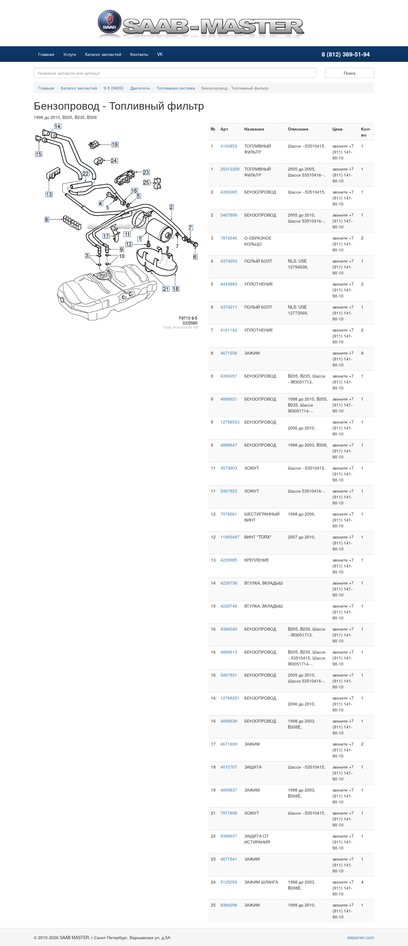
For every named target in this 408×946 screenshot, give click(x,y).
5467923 (228, 491)
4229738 (228, 583)
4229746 (228, 606)
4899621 (228, 399)
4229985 (228, 560)
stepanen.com (360, 937)
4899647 (228, 445)
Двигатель (140, 88)
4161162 (228, 330)
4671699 (228, 744)
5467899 (228, 215)
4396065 (228, 192)
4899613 (228, 652)
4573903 (228, 468)
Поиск (349, 73)
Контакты (139, 54)
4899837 (228, 790)
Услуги (69, 54)
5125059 (228, 882)
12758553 (230, 422)
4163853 (228, 146)
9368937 (228, 836)
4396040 (228, 629)
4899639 (228, 721)
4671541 (228, 859)
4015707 (228, 767)
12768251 (230, 698)
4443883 (228, 284)
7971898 (228, 813)
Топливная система (176, 88)
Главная (46, 54)
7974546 (228, 238)
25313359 (230, 169)
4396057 (228, 376)
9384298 (228, 905)
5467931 (228, 675)
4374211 (228, 307)
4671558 (228, 353)
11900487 (230, 537)
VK (159, 54)
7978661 (228, 514)
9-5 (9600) (114, 88)
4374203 (228, 261)
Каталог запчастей (103, 54)
